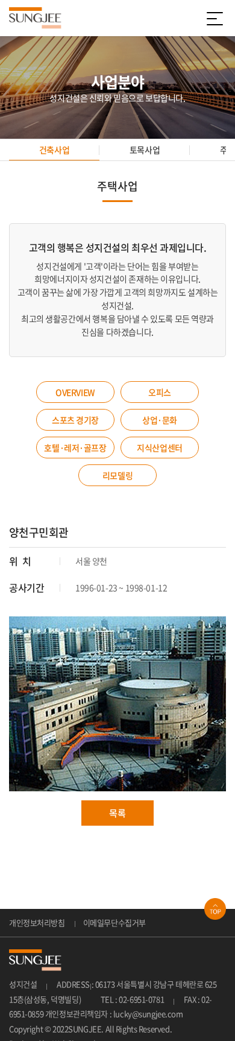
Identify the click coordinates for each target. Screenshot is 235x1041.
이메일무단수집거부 (114, 922)
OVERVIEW (75, 392)
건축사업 (54, 150)
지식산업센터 (159, 447)
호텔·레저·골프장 (75, 447)
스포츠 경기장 (75, 420)
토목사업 (145, 150)
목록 (117, 813)
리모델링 (117, 475)
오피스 (159, 392)
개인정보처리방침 (37, 922)
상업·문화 (159, 420)
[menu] (217, 18)
